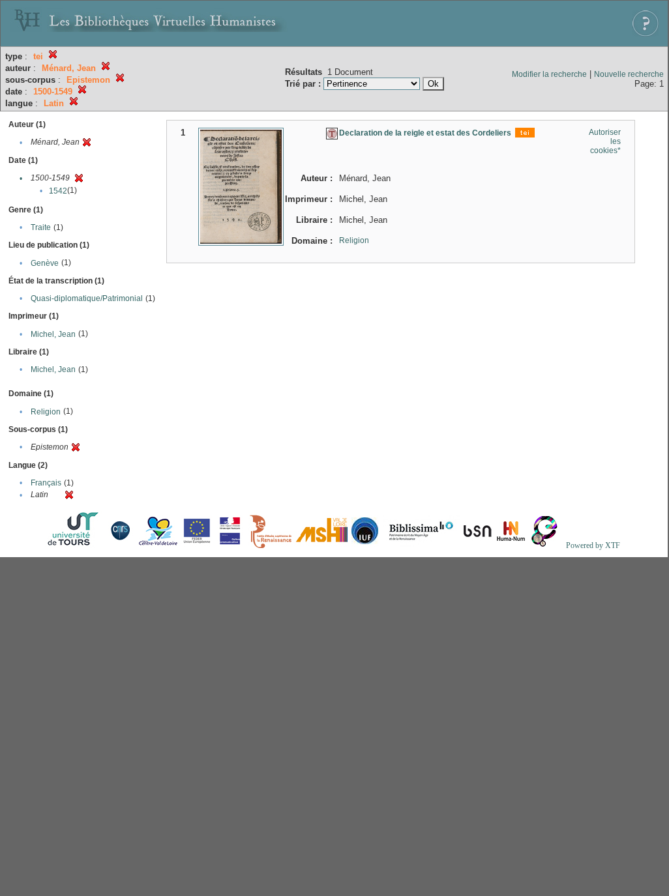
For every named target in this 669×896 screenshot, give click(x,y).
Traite (41, 227)
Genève (45, 263)
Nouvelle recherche (629, 74)
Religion (46, 411)
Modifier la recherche (549, 74)
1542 (58, 190)
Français (46, 482)
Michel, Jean (53, 334)
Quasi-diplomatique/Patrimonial (87, 298)
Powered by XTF (593, 545)
